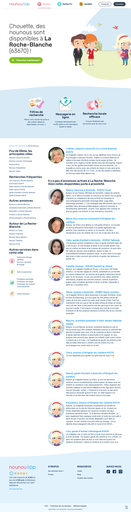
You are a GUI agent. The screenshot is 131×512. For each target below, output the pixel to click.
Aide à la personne (24, 272)
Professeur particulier (25, 279)
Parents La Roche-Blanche (19, 214)
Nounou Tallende (15, 240)
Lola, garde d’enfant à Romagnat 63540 (87, 431)
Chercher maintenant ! (28, 60)
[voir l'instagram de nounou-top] (120, 471)
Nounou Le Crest (15, 230)
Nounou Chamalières (17, 168)
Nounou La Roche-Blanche (19, 204)
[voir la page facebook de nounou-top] (114, 471)
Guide (79, 471)
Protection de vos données (60, 506)
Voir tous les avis (15, 489)
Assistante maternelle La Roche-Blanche (24, 208)
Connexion (105, 4)
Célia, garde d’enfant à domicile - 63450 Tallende (93, 240)
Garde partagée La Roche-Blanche (22, 218)
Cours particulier (23, 286)
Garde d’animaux (23, 294)
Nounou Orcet (14, 244)
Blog (79, 474)
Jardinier (20, 260)
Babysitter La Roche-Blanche (20, 211)
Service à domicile (24, 262)
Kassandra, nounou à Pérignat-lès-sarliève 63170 (93, 402)
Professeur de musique (26, 284)
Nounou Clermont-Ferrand (19, 158)
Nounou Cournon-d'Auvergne (20, 161)
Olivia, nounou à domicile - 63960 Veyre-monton (92, 292)
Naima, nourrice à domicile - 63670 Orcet (88, 190)
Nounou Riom (14, 164)
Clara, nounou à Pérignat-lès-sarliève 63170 (90, 352)
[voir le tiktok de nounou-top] (108, 471)
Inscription (120, 4)
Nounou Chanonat (16, 234)
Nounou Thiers (15, 171)
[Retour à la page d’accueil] (19, 4)
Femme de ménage (24, 257)
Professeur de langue (25, 282)
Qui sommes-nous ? (55, 471)
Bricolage (20, 265)
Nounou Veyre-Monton (18, 237)
